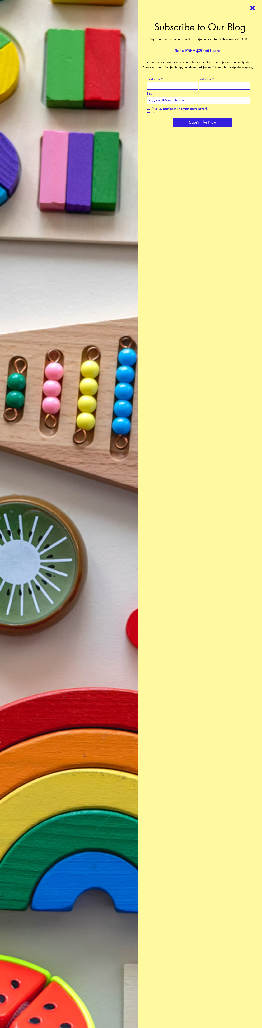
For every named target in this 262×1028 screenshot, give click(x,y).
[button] (252, 8)
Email (151, 93)
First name (155, 79)
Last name (206, 79)
